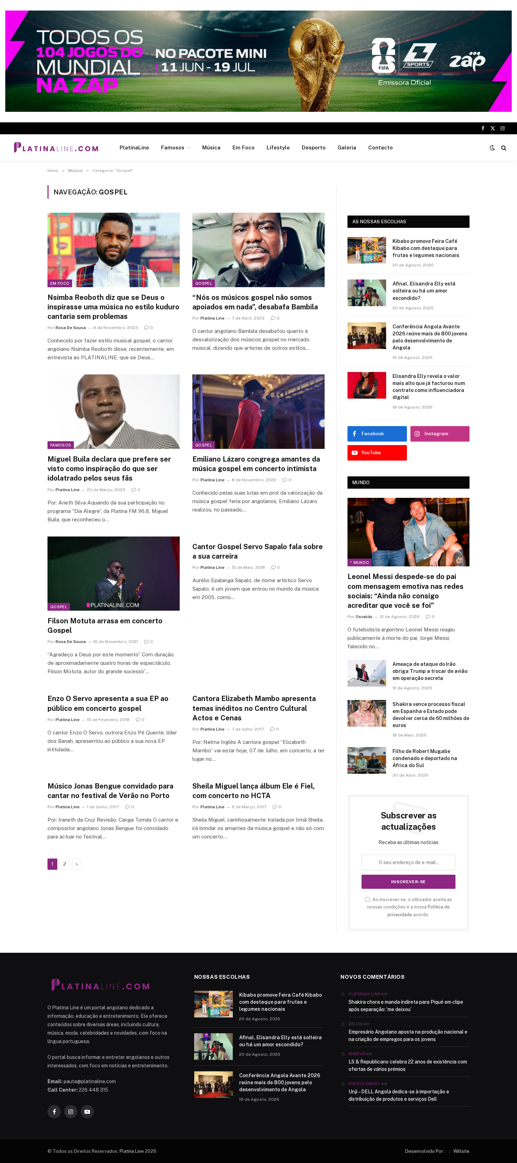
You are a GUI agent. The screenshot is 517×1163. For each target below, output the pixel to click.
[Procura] (503, 148)
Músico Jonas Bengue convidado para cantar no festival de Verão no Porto (110, 791)
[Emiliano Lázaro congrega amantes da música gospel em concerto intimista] (258, 411)
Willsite (461, 1151)
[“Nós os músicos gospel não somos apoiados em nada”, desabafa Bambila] (258, 250)
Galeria (347, 147)
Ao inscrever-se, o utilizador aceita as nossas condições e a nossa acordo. (409, 907)
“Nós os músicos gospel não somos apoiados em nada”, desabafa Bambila (255, 302)
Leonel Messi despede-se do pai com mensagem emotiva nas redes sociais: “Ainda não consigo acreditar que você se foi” (405, 591)
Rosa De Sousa (71, 327)
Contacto (380, 147)
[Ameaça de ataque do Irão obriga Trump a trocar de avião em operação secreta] (366, 673)
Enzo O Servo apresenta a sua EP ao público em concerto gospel (107, 703)
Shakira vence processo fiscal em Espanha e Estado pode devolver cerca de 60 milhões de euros (430, 714)
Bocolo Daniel (364, 1083)
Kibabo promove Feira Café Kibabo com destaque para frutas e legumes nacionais (425, 248)
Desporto (314, 147)
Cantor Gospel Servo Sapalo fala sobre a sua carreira (257, 551)
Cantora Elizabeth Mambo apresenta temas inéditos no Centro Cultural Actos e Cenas (254, 708)
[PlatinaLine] (56, 147)
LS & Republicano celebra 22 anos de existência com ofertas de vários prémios (408, 1065)
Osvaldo (364, 616)
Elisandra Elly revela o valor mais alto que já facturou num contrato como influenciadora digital (428, 386)
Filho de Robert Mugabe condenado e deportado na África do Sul (424, 758)
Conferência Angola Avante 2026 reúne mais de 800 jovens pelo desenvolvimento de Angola (429, 337)
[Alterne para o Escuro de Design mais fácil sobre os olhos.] (492, 147)
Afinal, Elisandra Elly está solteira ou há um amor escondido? (423, 291)
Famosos (172, 147)
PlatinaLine (134, 147)
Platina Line (212, 318)
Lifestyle (278, 147)
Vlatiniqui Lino (364, 994)
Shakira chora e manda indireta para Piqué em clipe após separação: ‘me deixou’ (406, 1005)
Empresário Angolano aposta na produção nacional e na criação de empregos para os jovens (408, 1035)
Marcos (357, 1054)
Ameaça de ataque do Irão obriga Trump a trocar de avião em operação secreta (429, 671)
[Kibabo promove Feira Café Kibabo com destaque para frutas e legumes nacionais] (366, 250)
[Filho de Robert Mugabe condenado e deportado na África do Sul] (366, 760)
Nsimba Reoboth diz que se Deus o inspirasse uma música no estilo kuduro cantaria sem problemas (113, 307)
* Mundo (359, 562)
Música (211, 147)
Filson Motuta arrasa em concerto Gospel (104, 626)
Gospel (203, 283)
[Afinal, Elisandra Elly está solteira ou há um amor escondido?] (366, 292)
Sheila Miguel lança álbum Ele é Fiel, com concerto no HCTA (253, 791)
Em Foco (243, 147)
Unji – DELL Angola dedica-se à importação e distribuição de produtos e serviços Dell (399, 1095)
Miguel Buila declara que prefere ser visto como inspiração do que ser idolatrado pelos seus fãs (109, 468)
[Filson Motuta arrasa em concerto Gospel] (113, 573)
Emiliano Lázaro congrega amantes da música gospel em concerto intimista (256, 464)
